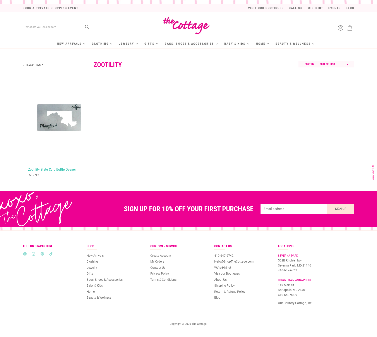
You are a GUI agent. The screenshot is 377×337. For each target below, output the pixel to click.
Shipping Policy (224, 285)
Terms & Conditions (163, 279)
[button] (86, 296)
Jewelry (127, 43)
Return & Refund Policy (229, 291)
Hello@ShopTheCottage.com (234, 261)
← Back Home (33, 65)
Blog (350, 8)
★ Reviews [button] (373, 173)
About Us (220, 279)
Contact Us (157, 267)
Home (261, 43)
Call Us (295, 8)
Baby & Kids (235, 43)
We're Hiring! (222, 267)
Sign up (340, 209)
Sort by (309, 64)
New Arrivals (70, 43)
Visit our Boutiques (266, 8)
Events (334, 8)
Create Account (160, 255)
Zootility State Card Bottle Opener (52, 170)
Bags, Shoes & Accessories (190, 43)
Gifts (150, 43)
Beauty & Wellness (294, 43)
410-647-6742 (223, 255)
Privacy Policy (159, 273)
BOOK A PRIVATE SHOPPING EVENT (50, 8)
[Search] (87, 27)
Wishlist (315, 8)
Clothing (101, 43)
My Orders (157, 261)
